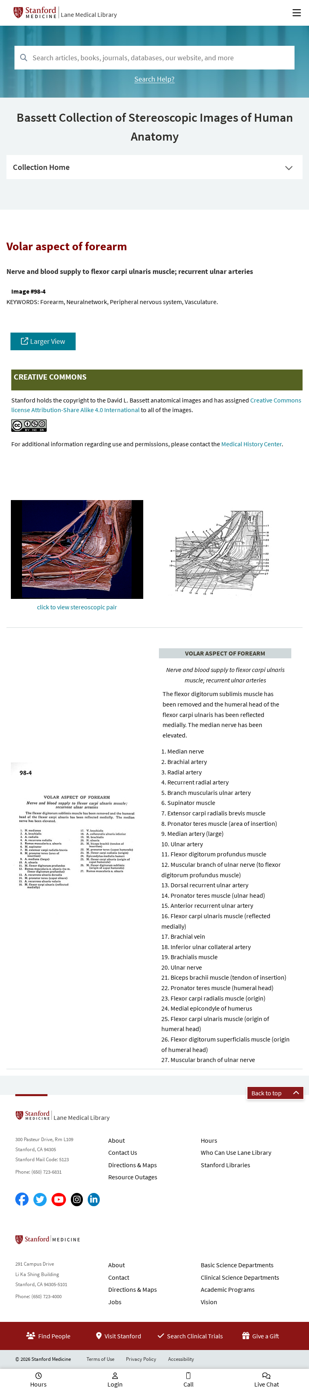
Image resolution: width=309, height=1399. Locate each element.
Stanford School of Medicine (94, 1242)
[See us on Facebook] (22, 1200)
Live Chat (266, 1384)
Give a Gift (265, 1336)
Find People (53, 1336)
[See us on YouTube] (59, 1199)
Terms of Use (100, 1359)
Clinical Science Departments (240, 1277)
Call (188, 1384)
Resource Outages (132, 1177)
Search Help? (154, 79)
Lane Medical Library (89, 14)
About (116, 1140)
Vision (209, 1302)
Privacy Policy (141, 1359)
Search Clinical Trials (194, 1336)
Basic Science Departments (237, 1265)
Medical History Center (251, 444)
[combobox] (154, 57)
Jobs (115, 1302)
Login (115, 1384)
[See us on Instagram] (77, 1199)
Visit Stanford (122, 1336)
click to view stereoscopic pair (77, 607)
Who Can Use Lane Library (236, 1152)
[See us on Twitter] (40, 1199)
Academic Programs (228, 1289)
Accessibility (181, 1359)
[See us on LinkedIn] (94, 1199)
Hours (209, 1140)
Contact (118, 1277)
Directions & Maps (132, 1165)
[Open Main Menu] (296, 13)
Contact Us (122, 1152)
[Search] (23, 58)
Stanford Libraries (225, 1165)
